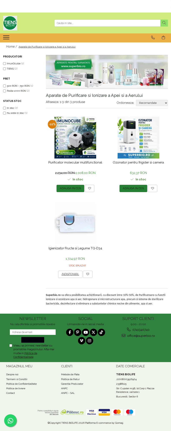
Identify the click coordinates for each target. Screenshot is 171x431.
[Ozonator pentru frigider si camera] (138, 137)
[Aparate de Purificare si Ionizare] (107, 72)
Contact (10, 393)
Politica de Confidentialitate (21, 383)
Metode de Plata (70, 374)
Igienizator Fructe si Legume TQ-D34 (75, 248)
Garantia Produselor (72, 383)
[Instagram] (89, 340)
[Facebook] (69, 332)
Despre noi (12, 374)
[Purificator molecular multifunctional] (75, 137)
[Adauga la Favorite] (89, 188)
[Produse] (6, 38)
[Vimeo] (81, 340)
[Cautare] (164, 23)
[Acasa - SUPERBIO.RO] (24, 23)
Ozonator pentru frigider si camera (138, 162)
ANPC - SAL (68, 393)
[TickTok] (101, 332)
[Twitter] (93, 332)
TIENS (10, 68)
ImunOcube (13, 63)
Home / (12, 46)
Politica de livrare (15, 388)
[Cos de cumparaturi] (163, 37)
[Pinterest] (77, 332)
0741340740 (141, 330)
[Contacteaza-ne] (153, 37)
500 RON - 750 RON (18, 85)
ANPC (64, 388)
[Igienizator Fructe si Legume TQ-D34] (75, 223)
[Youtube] (85, 332)
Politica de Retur (70, 379)
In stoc (10, 107)
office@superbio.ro (140, 336)
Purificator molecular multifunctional (75, 162)
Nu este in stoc (15, 113)
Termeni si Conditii (16, 379)
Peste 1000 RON (16, 90)
